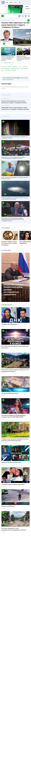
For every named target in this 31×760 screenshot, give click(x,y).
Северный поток (15, 68)
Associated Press (7, 62)
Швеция (14, 70)
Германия (3, 66)
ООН (20, 66)
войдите (22, 77)
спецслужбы (24, 68)
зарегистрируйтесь (8, 79)
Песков (25, 66)
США (2, 70)
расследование (5, 68)
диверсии (15, 66)
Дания (9, 66)
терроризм (8, 70)
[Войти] (25, 16)
